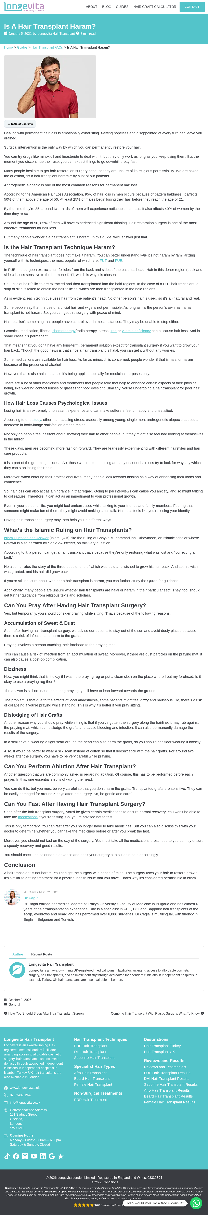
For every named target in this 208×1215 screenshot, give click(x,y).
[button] (196, 1203)
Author (17, 954)
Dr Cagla (31, 898)
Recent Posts (41, 954)
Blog (106, 7)
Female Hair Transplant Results (169, 1102)
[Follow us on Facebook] (16, 1156)
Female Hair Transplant (93, 1084)
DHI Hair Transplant (90, 1052)
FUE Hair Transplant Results (167, 1073)
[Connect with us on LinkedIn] (43, 1156)
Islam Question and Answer (26, 538)
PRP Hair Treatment (90, 1100)
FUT (103, 261)
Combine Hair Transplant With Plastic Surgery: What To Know (155, 1013)
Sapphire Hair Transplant (94, 1058)
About (91, 7)
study (36, 420)
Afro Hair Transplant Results (167, 1090)
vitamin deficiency (136, 331)
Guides (122, 7)
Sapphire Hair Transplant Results (171, 1084)
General (14, 1004)
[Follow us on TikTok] (7, 1156)
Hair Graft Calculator (154, 7)
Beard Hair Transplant (92, 1079)
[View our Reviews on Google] (52, 1156)
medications (28, 817)
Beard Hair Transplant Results (168, 1096)
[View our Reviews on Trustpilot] (61, 1156)
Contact (192, 6)
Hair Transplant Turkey (162, 1046)
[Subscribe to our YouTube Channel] (34, 1156)
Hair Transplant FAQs (47, 47)
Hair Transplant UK (159, 1052)
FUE (118, 261)
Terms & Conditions (104, 1182)
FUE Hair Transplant (90, 1046)
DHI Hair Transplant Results (166, 1079)
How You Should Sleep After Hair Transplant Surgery (46, 1013)
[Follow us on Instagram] (25, 1156)
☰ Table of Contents (20, 123)
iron (113, 331)
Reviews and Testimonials (165, 1067)
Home (8, 47)
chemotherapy (64, 331)
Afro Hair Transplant (90, 1073)
